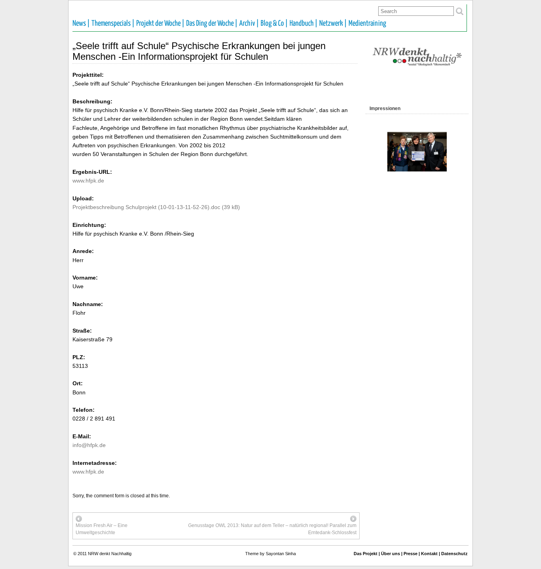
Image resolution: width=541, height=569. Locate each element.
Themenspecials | (113, 23)
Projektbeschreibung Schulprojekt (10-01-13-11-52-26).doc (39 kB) (156, 207)
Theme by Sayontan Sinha (270, 553)
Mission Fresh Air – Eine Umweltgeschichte (102, 529)
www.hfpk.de (88, 180)
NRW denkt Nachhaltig (109, 553)
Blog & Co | (274, 23)
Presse (410, 553)
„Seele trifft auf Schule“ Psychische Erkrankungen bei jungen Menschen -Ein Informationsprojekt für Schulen (199, 50)
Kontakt (429, 553)
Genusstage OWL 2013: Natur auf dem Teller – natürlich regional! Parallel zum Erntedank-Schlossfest (272, 529)
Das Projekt (365, 553)
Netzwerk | (333, 23)
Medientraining (367, 23)
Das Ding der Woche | (212, 23)
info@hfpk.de (89, 445)
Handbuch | (304, 23)
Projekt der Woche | (160, 23)
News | (81, 23)
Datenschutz (454, 553)
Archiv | (249, 23)
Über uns (390, 553)
